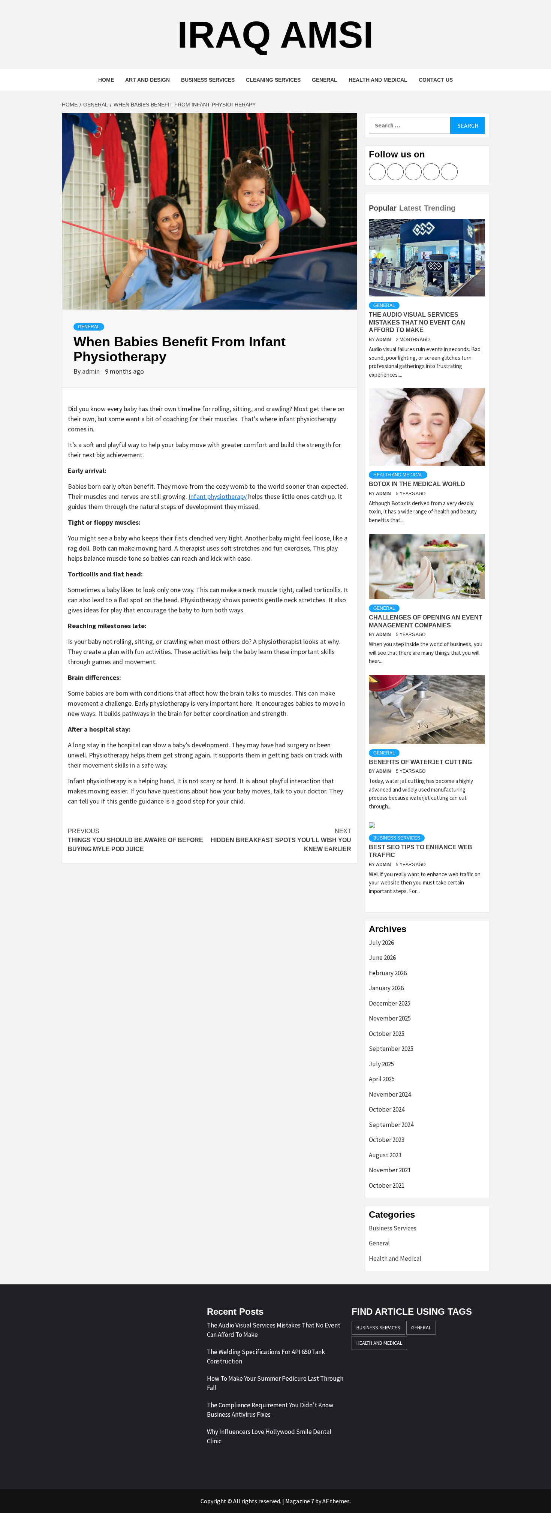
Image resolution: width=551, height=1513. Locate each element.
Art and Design (147, 80)
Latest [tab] (410, 208)
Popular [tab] (383, 208)
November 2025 (390, 1018)
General (324, 80)
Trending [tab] (439, 208)
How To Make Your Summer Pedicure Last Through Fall (275, 1383)
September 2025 (391, 1049)
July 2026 (381, 942)
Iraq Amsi (275, 34)
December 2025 (389, 1003)
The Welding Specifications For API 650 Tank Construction (266, 1357)
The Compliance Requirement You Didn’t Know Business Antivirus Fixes (270, 1410)
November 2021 (390, 1170)
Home (106, 80)
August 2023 (385, 1155)
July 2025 (381, 1064)
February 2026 (388, 973)
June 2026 (382, 957)
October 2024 (386, 1109)
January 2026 (386, 988)
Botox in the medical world (417, 484)
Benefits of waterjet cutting (420, 762)
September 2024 (391, 1125)
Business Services (208, 80)
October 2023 (386, 1140)
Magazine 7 (299, 1501)
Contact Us (436, 80)
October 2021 (386, 1185)
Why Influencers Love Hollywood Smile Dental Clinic (269, 1437)
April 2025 (382, 1079)
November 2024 (390, 1094)
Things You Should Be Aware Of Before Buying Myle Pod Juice (135, 840)
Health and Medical (378, 80)
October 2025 (386, 1034)
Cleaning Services (273, 80)
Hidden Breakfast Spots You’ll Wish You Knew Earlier (281, 840)
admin (91, 371)
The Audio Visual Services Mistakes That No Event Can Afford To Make (417, 322)
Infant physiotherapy (218, 496)
